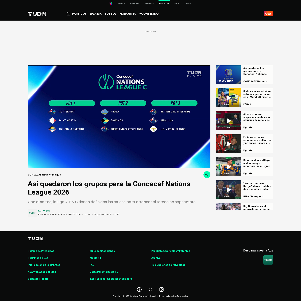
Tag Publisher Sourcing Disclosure (111, 278)
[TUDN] (37, 14)
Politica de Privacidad (41, 251)
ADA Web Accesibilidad (42, 271)
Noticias (134, 3)
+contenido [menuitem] (149, 14)
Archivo (156, 258)
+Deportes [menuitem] (127, 14)
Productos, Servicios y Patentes (170, 251)
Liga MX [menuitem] (96, 14)
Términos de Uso (38, 258)
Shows (121, 3)
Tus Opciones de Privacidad (168, 265)
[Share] (206, 174)
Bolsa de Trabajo (38, 278)
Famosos (149, 3)
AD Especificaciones (102, 251)
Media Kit (95, 258)
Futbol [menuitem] (110, 14)
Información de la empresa (44, 265)
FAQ (92, 265)
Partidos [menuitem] (79, 14)
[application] (119, 116)
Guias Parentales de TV (104, 271)
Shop (188, 3)
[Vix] (268, 13)
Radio (177, 3)
